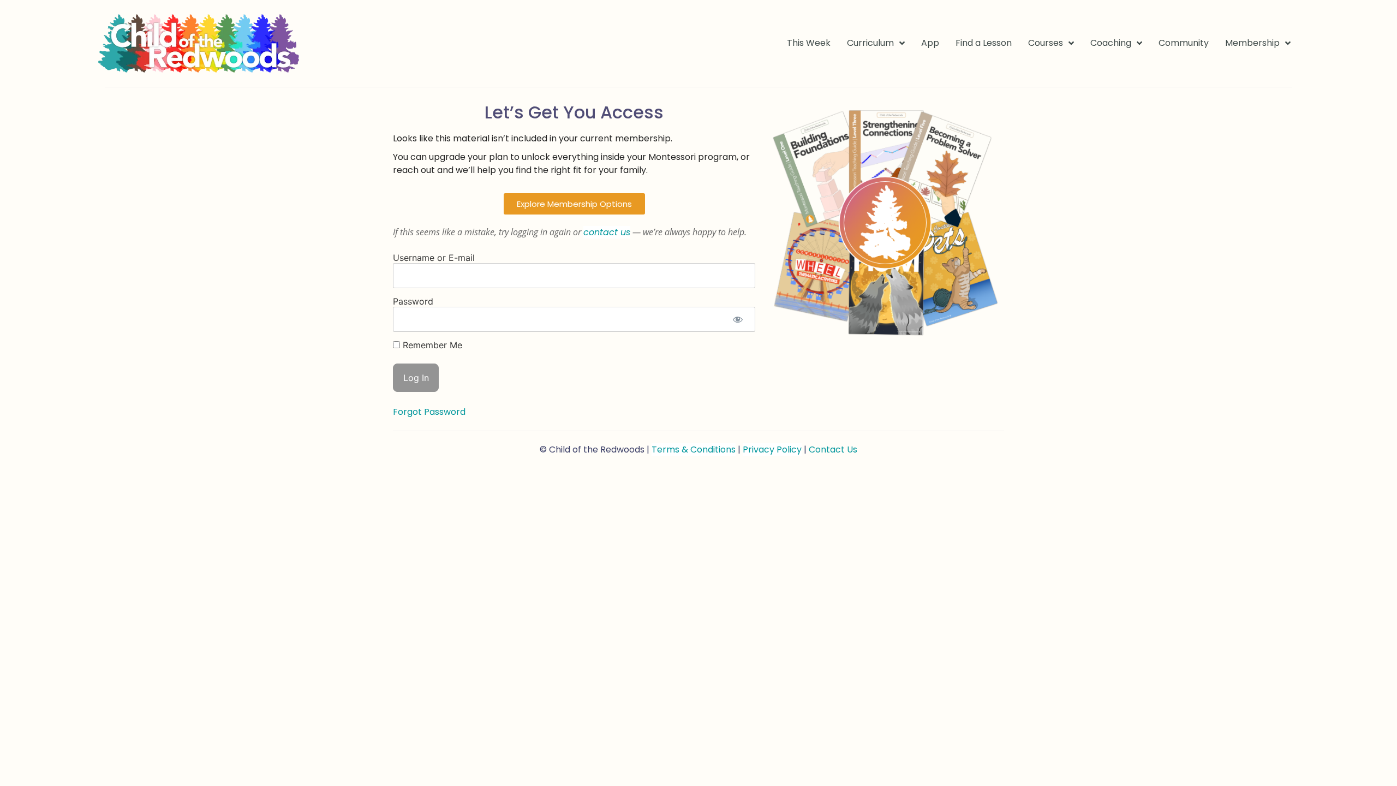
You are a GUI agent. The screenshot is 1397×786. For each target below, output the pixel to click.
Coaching (1110, 43)
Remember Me (431, 345)
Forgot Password (429, 412)
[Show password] (737, 319)
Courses (1045, 43)
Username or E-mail (434, 257)
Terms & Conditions (694, 449)
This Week (809, 43)
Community (1184, 43)
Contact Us (833, 449)
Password (413, 301)
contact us (606, 232)
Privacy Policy (772, 449)
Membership (1252, 43)
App (930, 43)
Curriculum (870, 43)
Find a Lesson (984, 43)
